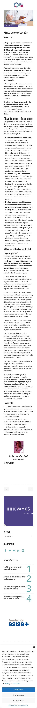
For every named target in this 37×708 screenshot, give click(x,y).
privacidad (16, 683)
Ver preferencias (18, 700)
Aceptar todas (18, 689)
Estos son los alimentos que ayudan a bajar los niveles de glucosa (14, 597)
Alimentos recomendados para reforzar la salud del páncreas (14, 578)
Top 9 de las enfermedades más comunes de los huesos (13, 568)
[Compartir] (6, 467)
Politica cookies (12, 705)
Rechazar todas (18, 695)
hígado (6, 107)
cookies (6, 683)
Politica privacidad (23, 705)
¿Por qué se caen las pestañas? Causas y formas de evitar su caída (15, 587)
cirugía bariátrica (9, 363)
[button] (34, 647)
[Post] (10, 467)
